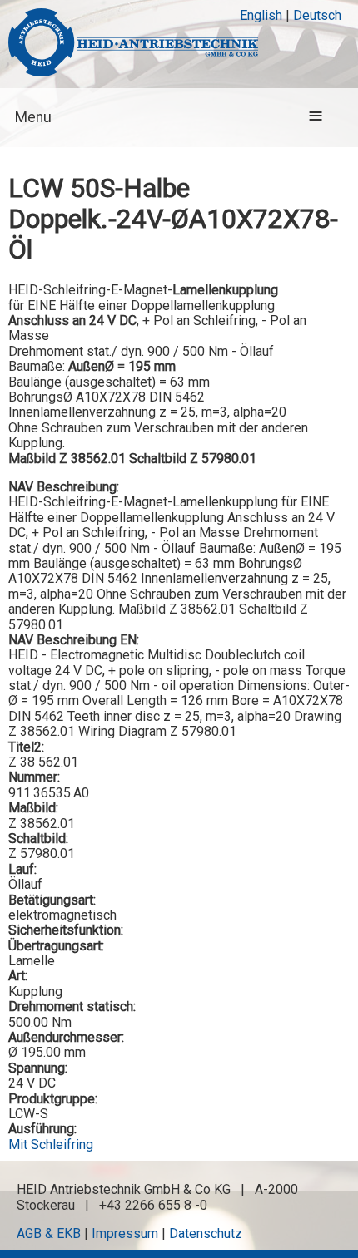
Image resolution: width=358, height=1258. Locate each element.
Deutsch (317, 15)
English (261, 15)
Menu (33, 117)
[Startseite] (133, 44)
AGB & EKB (49, 1233)
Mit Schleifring (50, 1144)
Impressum (125, 1233)
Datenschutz (205, 1233)
